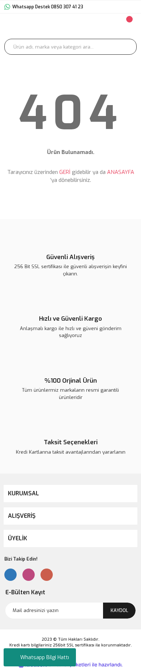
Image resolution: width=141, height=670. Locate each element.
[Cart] (129, 26)
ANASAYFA (120, 172)
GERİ (64, 172)
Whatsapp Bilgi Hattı (44, 657)
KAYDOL (119, 610)
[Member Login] (85, 26)
